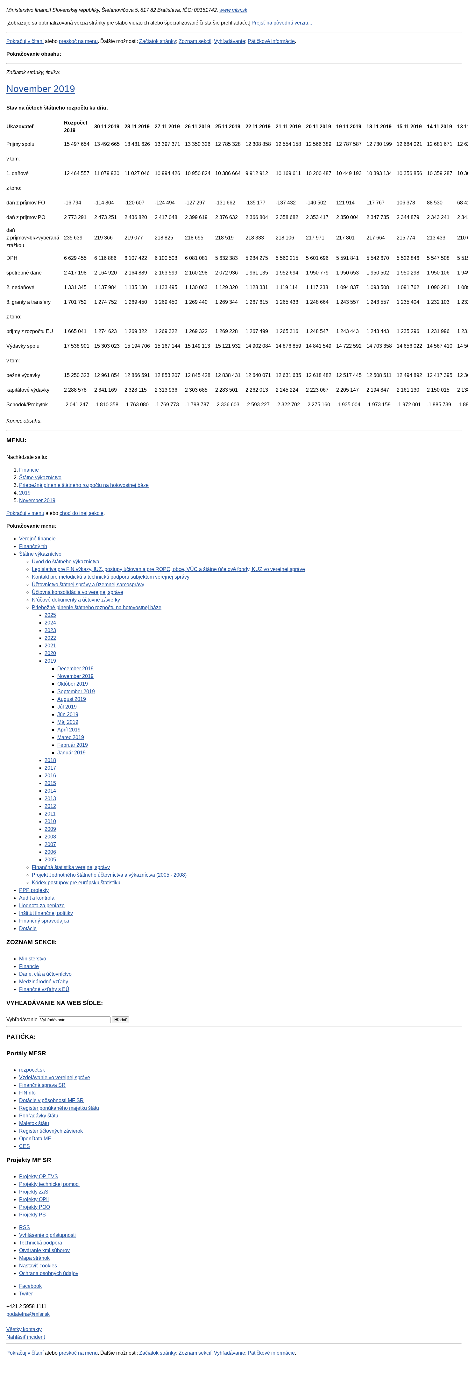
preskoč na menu (78, 41)
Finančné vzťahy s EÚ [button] (44, 989)
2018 (50, 760)
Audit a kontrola (36, 898)
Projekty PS (32, 1214)
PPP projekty (34, 890)
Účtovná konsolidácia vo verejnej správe (77, 592)
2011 (50, 813)
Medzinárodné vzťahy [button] (43, 981)
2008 (50, 836)
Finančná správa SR (42, 1085)
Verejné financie (37, 538)
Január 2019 (71, 752)
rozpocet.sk (32, 1070)
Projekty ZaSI (34, 1191)
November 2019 (40, 88)
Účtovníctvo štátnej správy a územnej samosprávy (88, 584)
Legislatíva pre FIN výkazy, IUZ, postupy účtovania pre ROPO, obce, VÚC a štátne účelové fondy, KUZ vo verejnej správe (168, 569)
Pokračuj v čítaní (25, 41)
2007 (50, 844)
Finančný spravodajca (44, 920)
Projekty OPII (34, 1199)
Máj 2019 (67, 722)
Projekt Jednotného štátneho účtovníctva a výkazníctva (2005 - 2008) (109, 875)
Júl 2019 (67, 706)
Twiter (26, 1293)
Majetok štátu (34, 1123)
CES (24, 1146)
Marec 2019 (70, 737)
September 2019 (76, 691)
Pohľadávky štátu (38, 1115)
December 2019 (75, 668)
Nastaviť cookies (38, 1265)
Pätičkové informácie (271, 41)
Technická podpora (40, 1242)
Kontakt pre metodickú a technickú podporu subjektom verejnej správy (110, 577)
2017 (50, 768)
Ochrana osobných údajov (48, 1273)
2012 (50, 806)
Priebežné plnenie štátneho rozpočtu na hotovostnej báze (96, 607)
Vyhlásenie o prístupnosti (47, 1235)
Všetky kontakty (24, 1329)
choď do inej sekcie (81, 513)
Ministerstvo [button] (32, 958)
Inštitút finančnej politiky (46, 913)
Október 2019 (72, 684)
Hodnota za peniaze (42, 905)
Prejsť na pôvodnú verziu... (282, 22)
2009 (50, 829)
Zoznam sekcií (195, 41)
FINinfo (27, 1092)
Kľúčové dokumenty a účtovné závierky (76, 599)
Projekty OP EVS (38, 1176)
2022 (50, 638)
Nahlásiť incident (25, 1337)
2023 (50, 630)
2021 (50, 645)
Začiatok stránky (157, 41)
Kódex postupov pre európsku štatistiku (76, 882)
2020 (50, 653)
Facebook (30, 1286)
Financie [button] (29, 966)
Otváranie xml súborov (44, 1250)
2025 (50, 615)
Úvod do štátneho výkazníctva (65, 561)
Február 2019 (72, 745)
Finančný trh (33, 546)
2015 (50, 783)
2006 (50, 852)
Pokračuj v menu (25, 513)
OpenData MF (35, 1138)
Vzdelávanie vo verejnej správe (54, 1077)
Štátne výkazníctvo (40, 554)
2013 (50, 798)
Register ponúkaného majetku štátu (59, 1108)
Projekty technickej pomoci (49, 1184)
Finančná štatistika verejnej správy (71, 867)
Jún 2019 (67, 714)
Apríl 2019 (69, 729)
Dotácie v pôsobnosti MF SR (51, 1100)
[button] (120, 1019)
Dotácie (28, 928)
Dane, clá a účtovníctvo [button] (45, 974)
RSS (24, 1227)
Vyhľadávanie (229, 41)
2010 (50, 821)
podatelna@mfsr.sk (28, 1314)
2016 (50, 775)
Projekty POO (34, 1207)
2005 (50, 859)
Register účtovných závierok (51, 1131)
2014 (50, 791)
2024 (50, 622)
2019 (50, 661)
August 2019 (71, 699)
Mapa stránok (34, 1258)
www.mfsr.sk (233, 10)
